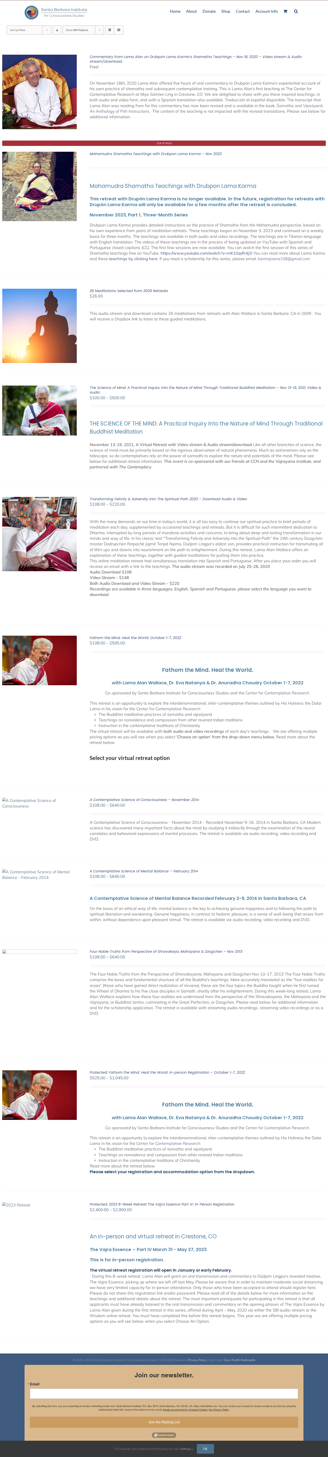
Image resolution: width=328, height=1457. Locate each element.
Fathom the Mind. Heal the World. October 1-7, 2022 (135, 637)
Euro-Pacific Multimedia (239, 1360)
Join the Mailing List (164, 1422)
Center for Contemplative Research (277, 692)
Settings (186, 1449)
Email (34, 1384)
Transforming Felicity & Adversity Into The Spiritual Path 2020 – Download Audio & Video (168, 499)
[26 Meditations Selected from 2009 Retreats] (39, 291)
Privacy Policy (197, 1360)
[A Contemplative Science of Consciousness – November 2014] (39, 800)
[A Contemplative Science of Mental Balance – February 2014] (39, 871)
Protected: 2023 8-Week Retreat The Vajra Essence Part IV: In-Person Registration (162, 1204)
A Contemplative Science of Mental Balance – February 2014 (144, 871)
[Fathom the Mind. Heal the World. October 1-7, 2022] (39, 638)
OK (205, 1449)
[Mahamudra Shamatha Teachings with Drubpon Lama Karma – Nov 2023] (39, 154)
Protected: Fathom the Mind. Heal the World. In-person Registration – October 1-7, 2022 (167, 1072)
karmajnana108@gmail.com (284, 258)
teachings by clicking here (133, 258)
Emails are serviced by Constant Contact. (185, 1409)
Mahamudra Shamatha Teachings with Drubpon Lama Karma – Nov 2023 (156, 153)
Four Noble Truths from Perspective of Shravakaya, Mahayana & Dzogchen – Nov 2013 (166, 951)
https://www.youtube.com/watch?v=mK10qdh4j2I (206, 253)
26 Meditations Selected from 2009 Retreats (129, 290)
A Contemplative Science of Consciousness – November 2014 (144, 799)
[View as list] (118, 30)
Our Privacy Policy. (219, 1409)
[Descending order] (57, 30)
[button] (296, 10)
